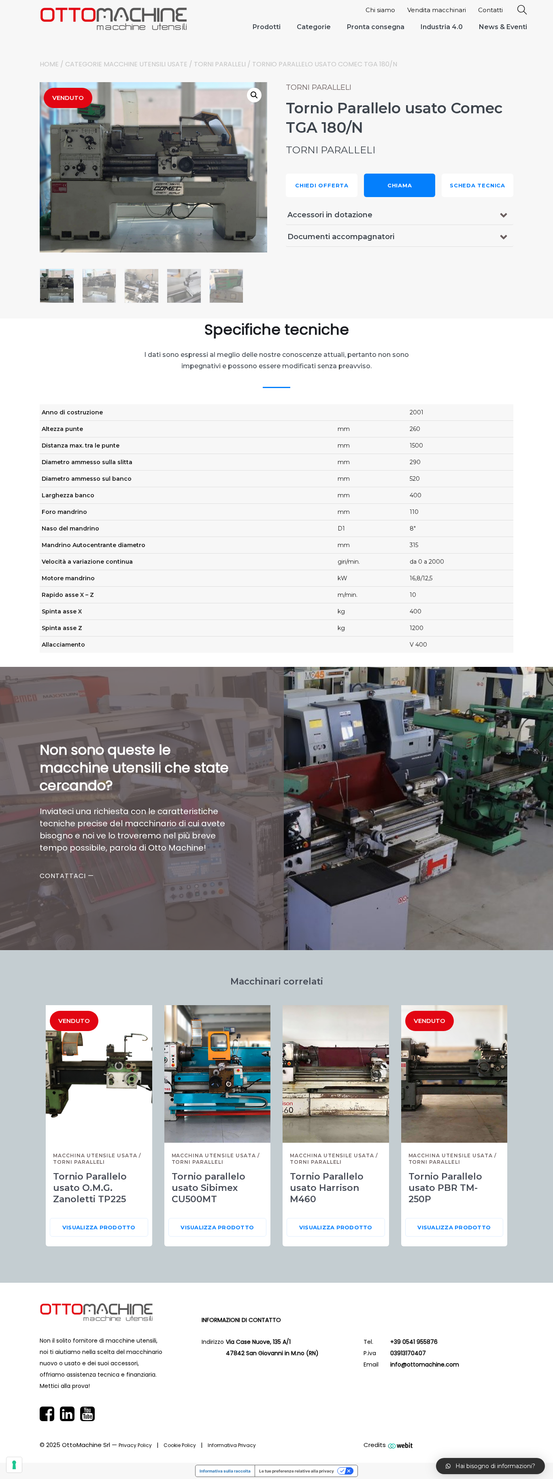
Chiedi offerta (322, 185)
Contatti (490, 10)
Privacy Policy (135, 1445)
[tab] (399, 215)
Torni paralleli (220, 64)
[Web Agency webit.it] (400, 1445)
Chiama (399, 185)
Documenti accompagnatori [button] (340, 236)
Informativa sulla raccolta (225, 1470)
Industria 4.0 (442, 27)
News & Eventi (503, 27)
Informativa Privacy (232, 1445)
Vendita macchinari (436, 10)
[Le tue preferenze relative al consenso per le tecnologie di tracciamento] (14, 1465)
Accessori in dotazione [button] (329, 214)
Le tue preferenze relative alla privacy (296, 1470)
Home (49, 64)
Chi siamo (380, 10)
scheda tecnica (477, 185)
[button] (254, 95)
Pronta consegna (375, 27)
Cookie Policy (180, 1445)
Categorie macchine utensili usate (126, 64)
